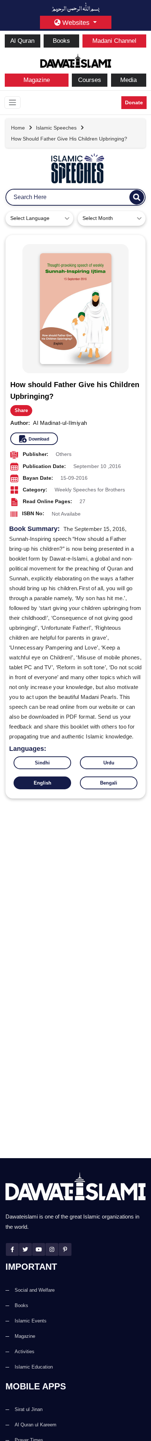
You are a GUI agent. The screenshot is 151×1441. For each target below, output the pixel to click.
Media (128, 79)
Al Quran (22, 40)
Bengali (108, 783)
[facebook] (12, 1249)
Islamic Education (34, 1367)
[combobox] (39, 218)
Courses (89, 79)
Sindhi (42, 763)
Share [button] (21, 410)
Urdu (108, 763)
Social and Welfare (35, 1290)
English (42, 783)
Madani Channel (114, 40)
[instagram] (51, 1249)
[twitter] (25, 1249)
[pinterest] (65, 1249)
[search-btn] (136, 197)
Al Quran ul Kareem (35, 1424)
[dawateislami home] (75, 60)
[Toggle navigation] (12, 102)
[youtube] (38, 1249)
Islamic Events (31, 1321)
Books (61, 40)
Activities (24, 1351)
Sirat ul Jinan (29, 1409)
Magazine (36, 79)
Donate (134, 102)
